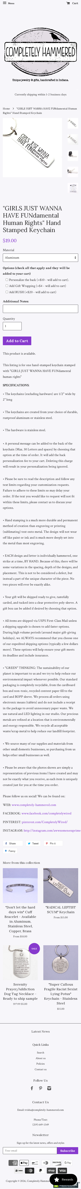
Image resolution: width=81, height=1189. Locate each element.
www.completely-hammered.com (34, 805)
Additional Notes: (16, 301)
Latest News (40, 1031)
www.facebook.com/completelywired (46, 813)
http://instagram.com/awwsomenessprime (52, 830)
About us (41, 1058)
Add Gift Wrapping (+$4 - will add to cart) (37, 286)
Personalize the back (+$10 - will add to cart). (39, 280)
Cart (74, 3)
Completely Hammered (40, 1181)
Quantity (9, 319)
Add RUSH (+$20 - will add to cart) (32, 292)
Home (6, 108)
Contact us (41, 1069)
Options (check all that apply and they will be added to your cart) (36, 271)
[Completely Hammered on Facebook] (32, 1089)
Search (40, 1052)
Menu (10, 3)
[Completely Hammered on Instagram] (49, 1089)
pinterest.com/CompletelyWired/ (45, 822)
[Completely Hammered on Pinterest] (40, 1089)
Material (8, 250)
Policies (40, 1064)
